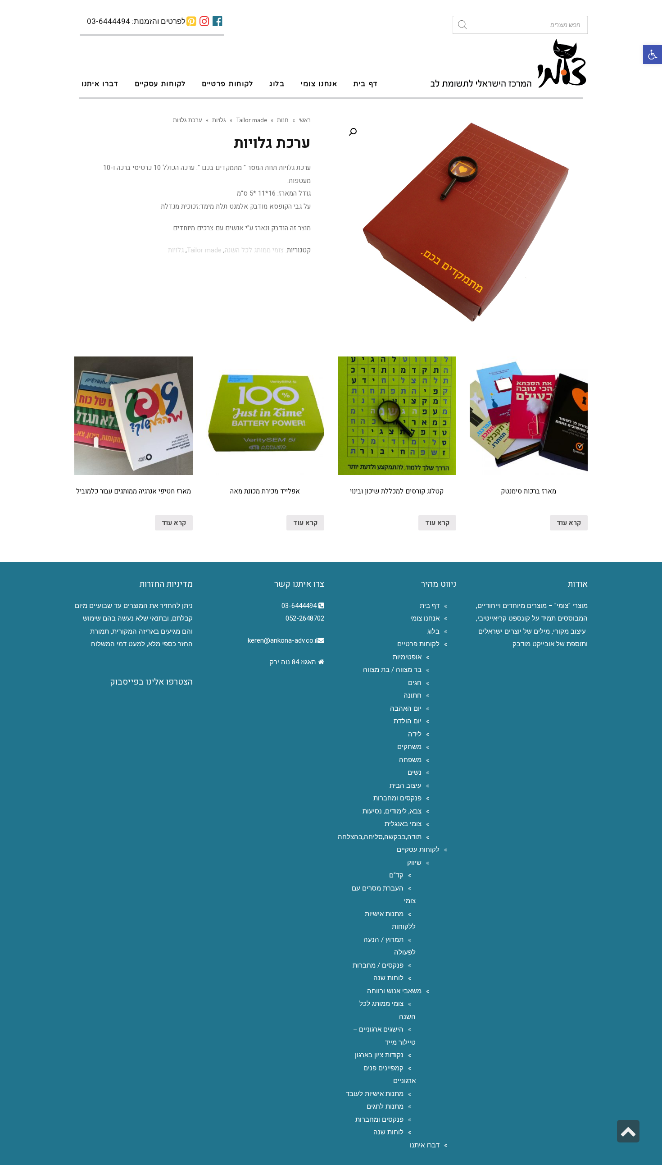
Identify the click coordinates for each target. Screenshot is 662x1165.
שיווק (414, 863)
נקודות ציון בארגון (379, 1055)
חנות (283, 119)
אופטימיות (407, 657)
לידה (415, 734)
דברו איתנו (425, 1145)
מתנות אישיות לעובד (375, 1094)
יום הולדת (408, 721)
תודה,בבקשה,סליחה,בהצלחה (380, 837)
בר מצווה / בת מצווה (392, 670)
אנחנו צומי (425, 618)
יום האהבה (406, 708)
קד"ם (396, 875)
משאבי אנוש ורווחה (394, 991)
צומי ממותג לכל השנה (254, 250)
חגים (415, 683)
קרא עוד (569, 523)
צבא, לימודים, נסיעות (392, 811)
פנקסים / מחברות (378, 965)
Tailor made (251, 119)
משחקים (409, 747)
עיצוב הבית (406, 785)
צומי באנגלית (403, 824)
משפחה (410, 760)
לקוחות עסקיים (418, 849)
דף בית (430, 606)
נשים (415, 772)
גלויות (219, 119)
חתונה (413, 695)
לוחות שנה (388, 978)
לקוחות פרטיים (418, 644)
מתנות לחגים (385, 1106)
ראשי (305, 119)
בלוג (433, 631)
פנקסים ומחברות (397, 798)
